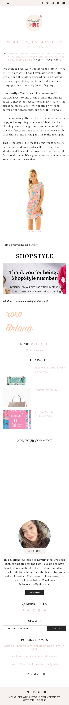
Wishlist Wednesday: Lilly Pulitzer (34, 44)
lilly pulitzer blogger (34, 56)
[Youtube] (63, 3)
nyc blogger (57, 56)
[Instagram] (53, 3)
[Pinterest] (58, 3)
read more (34, 592)
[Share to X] (32, 343)
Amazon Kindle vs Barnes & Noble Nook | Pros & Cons (34, 647)
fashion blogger (41, 53)
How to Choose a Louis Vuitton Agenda (35, 664)
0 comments (36, 350)
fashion (25, 53)
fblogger (58, 53)
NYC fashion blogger (20, 60)
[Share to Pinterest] (42, 343)
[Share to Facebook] (37, 343)
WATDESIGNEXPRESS (34, 700)
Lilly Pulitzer (12, 56)
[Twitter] (47, 3)
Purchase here (34, 231)
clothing (13, 53)
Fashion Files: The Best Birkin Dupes (34, 656)
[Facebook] (42, 3)
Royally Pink (38, 697)
